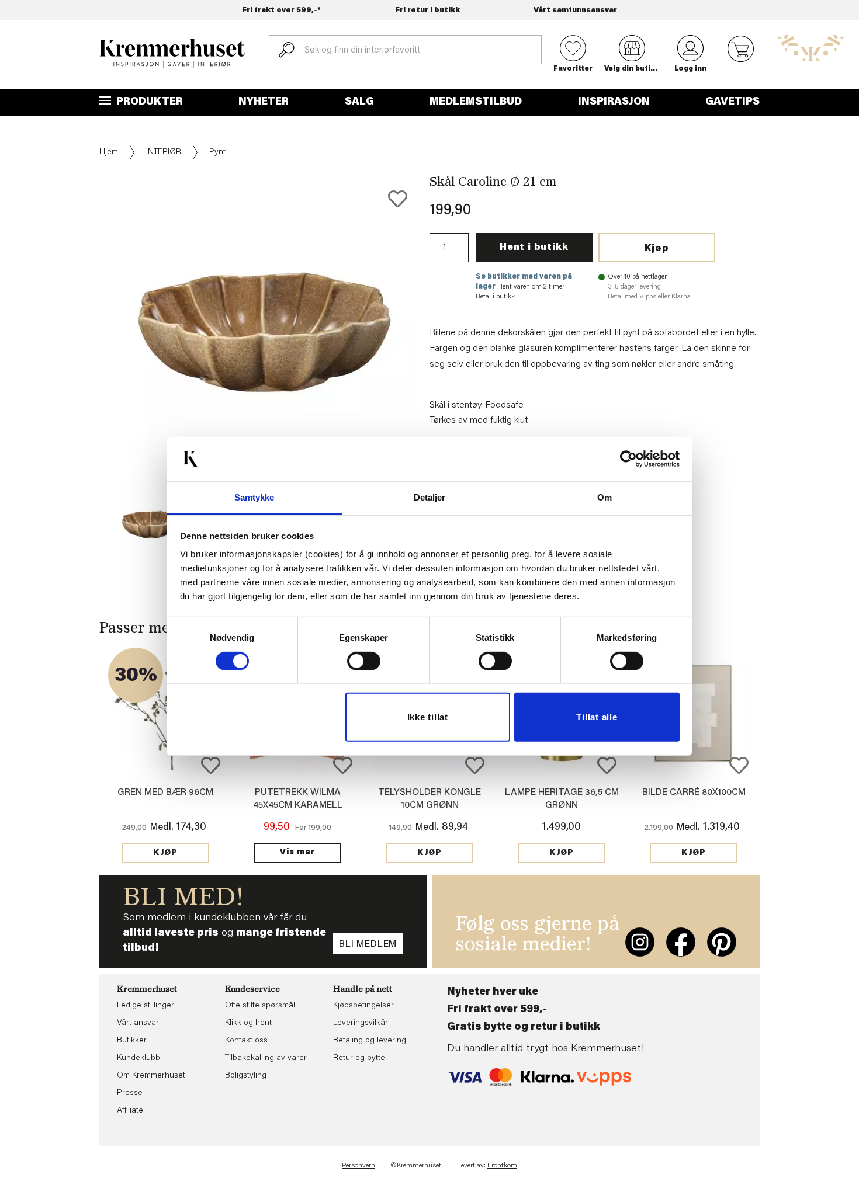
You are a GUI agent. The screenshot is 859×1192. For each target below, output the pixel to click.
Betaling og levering (369, 1041)
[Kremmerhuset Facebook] (680, 942)
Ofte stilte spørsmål (260, 1006)
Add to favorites (397, 198)
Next (437, 367)
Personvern (358, 1165)
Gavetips (732, 102)
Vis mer (297, 853)
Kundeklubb (138, 1058)
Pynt (217, 152)
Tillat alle (596, 717)
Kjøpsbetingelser (363, 1006)
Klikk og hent (248, 1023)
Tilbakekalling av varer (266, 1058)
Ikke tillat (427, 717)
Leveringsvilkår (360, 1023)
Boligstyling (245, 1076)
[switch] (363, 661)
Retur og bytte (359, 1058)
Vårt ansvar (138, 1023)
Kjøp (657, 248)
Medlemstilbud (476, 102)
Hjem (108, 152)
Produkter (148, 102)
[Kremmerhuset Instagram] (639, 942)
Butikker (132, 1041)
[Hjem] (172, 53)
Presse (130, 1093)
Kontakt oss (246, 1041)
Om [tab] (604, 497)
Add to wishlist (210, 765)
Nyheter (263, 102)
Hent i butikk (534, 247)
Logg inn (690, 68)
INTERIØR (163, 152)
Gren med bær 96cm (165, 792)
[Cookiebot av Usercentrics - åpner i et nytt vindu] (628, 459)
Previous (91, 367)
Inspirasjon (614, 102)
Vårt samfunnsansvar (575, 10)
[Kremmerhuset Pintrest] (721, 942)
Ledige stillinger (145, 1006)
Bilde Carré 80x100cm (694, 792)
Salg (359, 102)
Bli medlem (368, 944)
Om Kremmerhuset (151, 1076)
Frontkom (502, 1165)
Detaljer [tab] (430, 497)
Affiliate (130, 1111)
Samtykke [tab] (254, 497)
